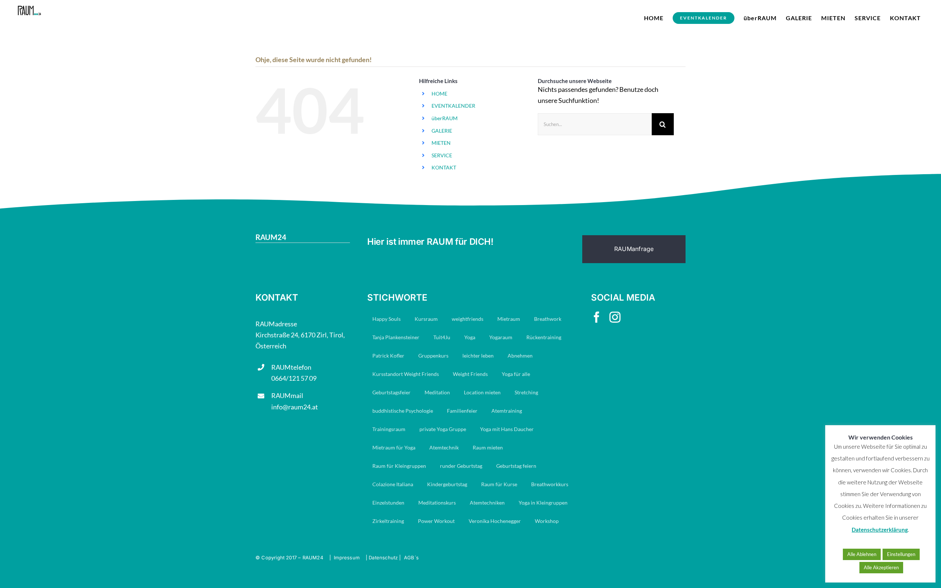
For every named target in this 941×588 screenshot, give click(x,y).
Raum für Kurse (499, 484)
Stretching (526, 392)
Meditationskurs (437, 502)
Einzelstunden (388, 502)
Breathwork (547, 319)
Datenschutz (383, 557)
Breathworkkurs (549, 484)
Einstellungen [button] (901, 554)
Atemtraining (506, 411)
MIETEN (441, 143)
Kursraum (426, 319)
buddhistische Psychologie (402, 411)
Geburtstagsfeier (391, 392)
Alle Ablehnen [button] (861, 554)
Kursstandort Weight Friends (405, 374)
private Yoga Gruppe (442, 429)
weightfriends (467, 319)
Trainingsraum (388, 429)
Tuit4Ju (441, 337)
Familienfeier (462, 411)
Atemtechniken (487, 502)
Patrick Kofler (388, 355)
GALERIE (442, 131)
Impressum (346, 557)
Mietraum (508, 319)
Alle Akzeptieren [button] (881, 567)
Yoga (469, 337)
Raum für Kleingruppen (399, 466)
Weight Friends (470, 374)
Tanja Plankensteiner (395, 337)
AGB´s (411, 557)
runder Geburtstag (461, 466)
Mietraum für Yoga (393, 447)
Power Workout (436, 521)
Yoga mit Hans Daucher (507, 429)
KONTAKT (444, 167)
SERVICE (442, 155)
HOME (439, 93)
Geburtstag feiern (516, 466)
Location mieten (482, 392)
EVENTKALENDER (453, 106)
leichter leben (478, 355)
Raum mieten (488, 447)
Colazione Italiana (392, 484)
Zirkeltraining (388, 521)
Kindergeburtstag (447, 484)
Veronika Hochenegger (495, 521)
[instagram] (614, 317)
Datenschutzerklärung (880, 529)
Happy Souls (386, 319)
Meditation (437, 392)
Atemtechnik (444, 447)
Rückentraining (543, 337)
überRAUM (445, 118)
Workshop (547, 521)
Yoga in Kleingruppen (543, 502)
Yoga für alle (516, 374)
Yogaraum (500, 337)
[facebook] (596, 317)
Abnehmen (520, 355)
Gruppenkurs (433, 355)
